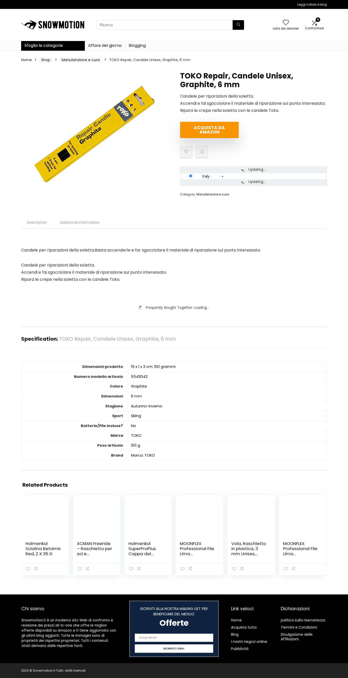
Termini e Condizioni (299, 627)
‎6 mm (136, 396)
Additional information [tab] (80, 222)
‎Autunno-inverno (146, 406)
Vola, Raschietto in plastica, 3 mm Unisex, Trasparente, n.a (248, 551)
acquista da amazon (209, 130)
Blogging (137, 45)
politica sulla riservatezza (303, 620)
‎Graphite (139, 386)
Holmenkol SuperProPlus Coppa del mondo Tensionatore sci (146, 553)
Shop (45, 59)
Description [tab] (37, 222)
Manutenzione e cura (81, 59)
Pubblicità (239, 648)
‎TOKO (136, 435)
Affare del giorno (105, 45)
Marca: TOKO (143, 455)
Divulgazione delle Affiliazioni (297, 637)
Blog (234, 634)
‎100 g (135, 445)
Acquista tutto (244, 627)
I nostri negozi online (249, 641)
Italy (206, 176)
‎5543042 (139, 376)
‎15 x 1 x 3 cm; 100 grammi (153, 366)
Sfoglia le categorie (43, 45)
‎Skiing (136, 415)
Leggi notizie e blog (312, 4)
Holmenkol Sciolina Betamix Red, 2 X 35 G (43, 548)
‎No (133, 425)
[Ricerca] (238, 25)
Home (26, 59)
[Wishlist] (286, 23)
